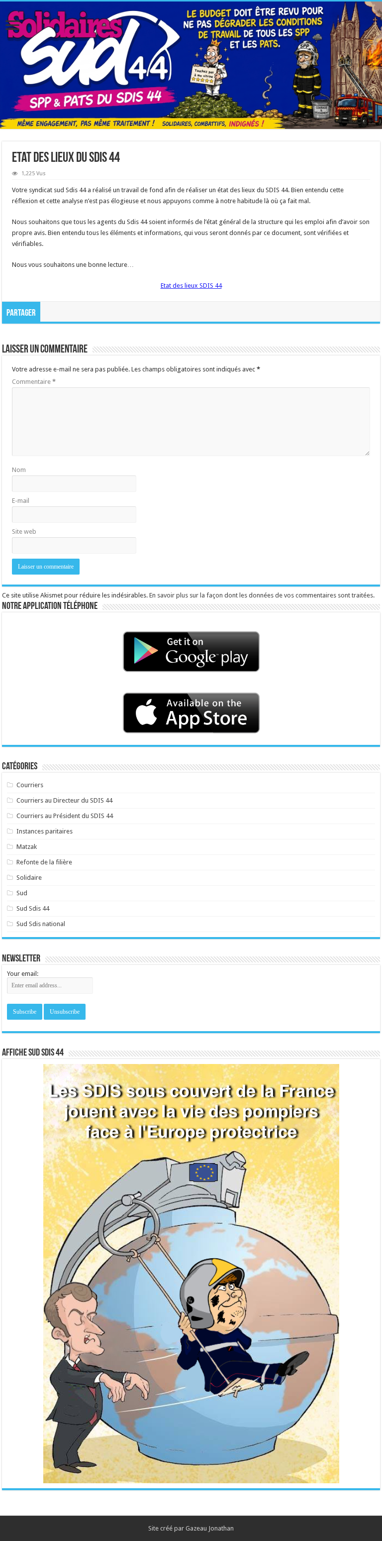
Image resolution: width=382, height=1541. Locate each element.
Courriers (29, 785)
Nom (19, 470)
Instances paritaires (44, 831)
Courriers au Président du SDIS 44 (64, 816)
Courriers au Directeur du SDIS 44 (64, 800)
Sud (21, 893)
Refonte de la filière (44, 862)
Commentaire (34, 381)
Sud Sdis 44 (32, 908)
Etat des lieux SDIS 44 (191, 285)
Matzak (26, 846)
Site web (24, 531)
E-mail (20, 500)
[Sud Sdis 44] (191, 65)
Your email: (22, 973)
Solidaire (29, 877)
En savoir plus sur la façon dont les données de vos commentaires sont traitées (261, 595)
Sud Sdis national (40, 924)
